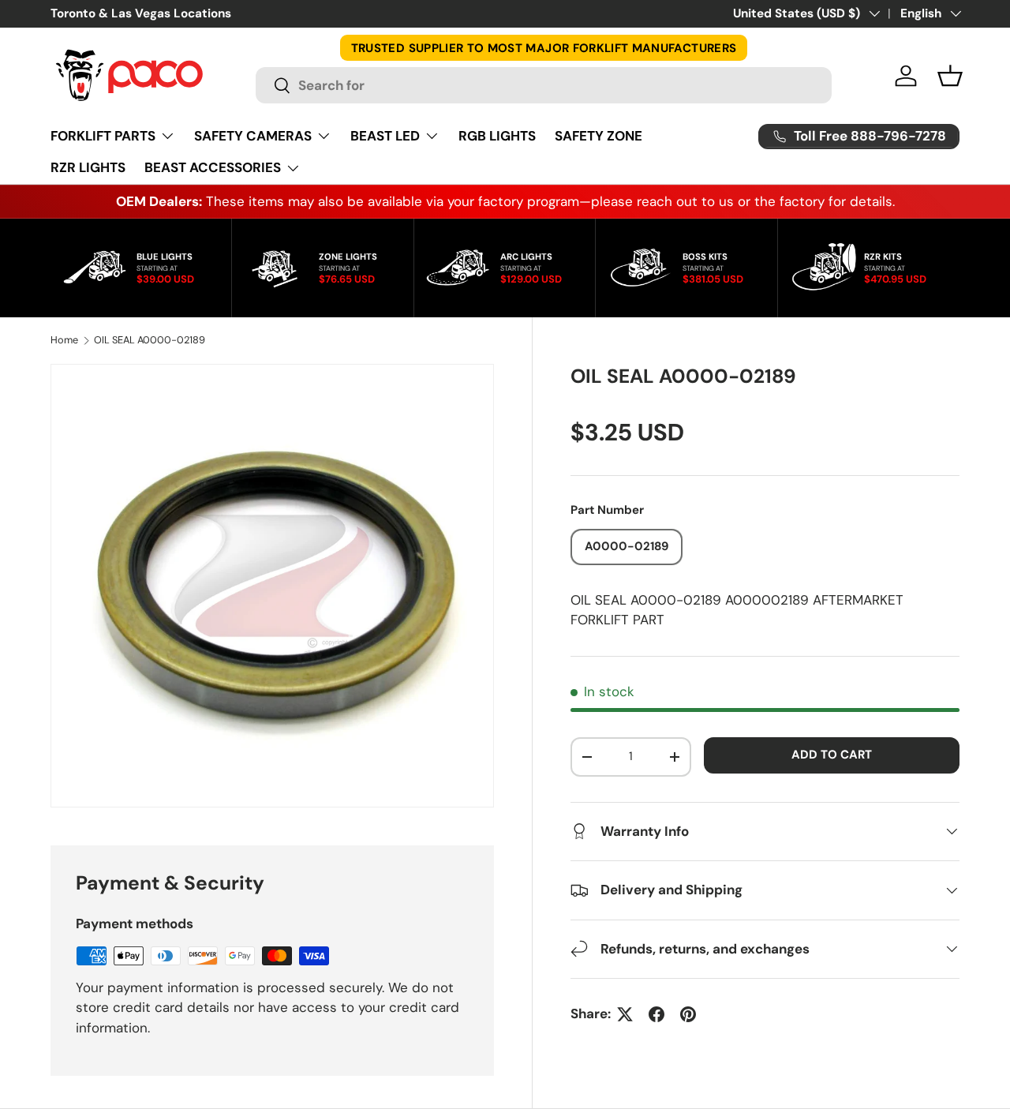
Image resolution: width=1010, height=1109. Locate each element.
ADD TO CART (831, 754)
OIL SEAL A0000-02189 (149, 340)
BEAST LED (385, 135)
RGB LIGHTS (497, 135)
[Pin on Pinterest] (688, 1014)
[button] (950, 75)
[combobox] (544, 85)
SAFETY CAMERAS (253, 135)
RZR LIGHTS (87, 167)
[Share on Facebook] (656, 1014)
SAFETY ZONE (598, 135)
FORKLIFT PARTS (102, 135)
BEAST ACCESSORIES (212, 167)
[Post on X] (625, 1014)
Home (64, 340)
